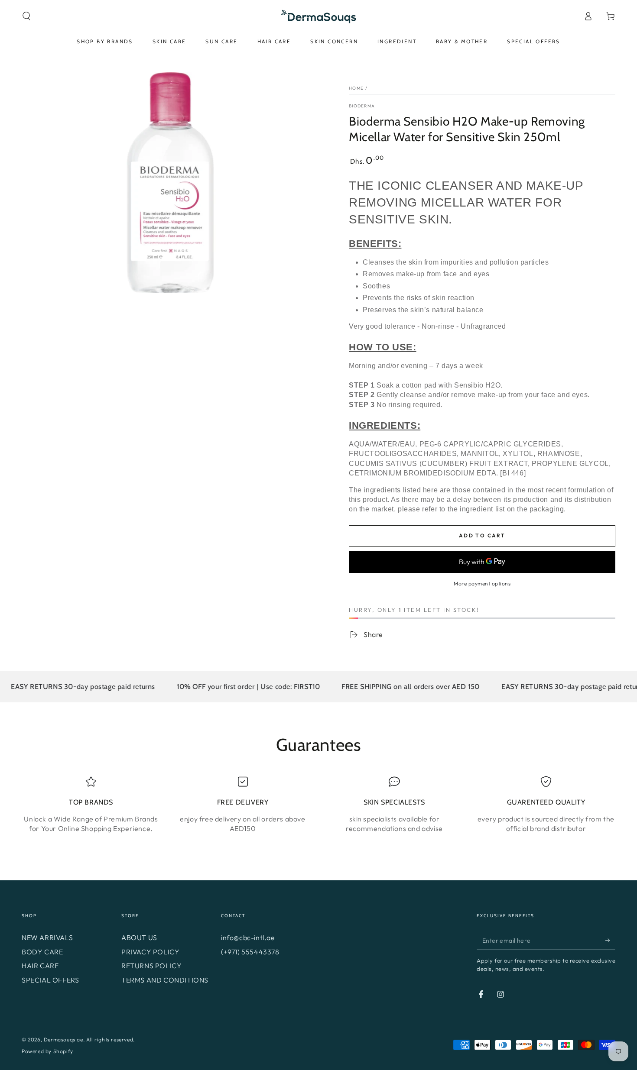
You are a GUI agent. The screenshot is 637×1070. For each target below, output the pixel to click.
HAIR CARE (40, 965)
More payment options (482, 583)
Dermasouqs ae (63, 1039)
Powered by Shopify (47, 1051)
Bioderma (362, 106)
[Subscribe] (610, 940)
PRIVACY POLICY (150, 951)
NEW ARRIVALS (47, 937)
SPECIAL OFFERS (50, 980)
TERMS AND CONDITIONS (164, 980)
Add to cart (482, 535)
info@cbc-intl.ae (248, 937)
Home (356, 88)
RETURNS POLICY (151, 965)
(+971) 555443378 (250, 951)
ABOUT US (139, 937)
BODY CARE (42, 951)
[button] (26, 16)
